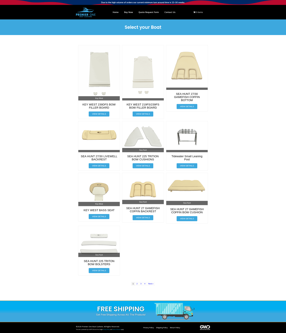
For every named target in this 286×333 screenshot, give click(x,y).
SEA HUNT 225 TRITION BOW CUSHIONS (143, 158)
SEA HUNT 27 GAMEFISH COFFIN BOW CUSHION (187, 211)
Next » (150, 284)
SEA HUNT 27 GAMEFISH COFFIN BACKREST (143, 210)
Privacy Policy (106, 329)
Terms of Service (117, 329)
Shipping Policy (162, 328)
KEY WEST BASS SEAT (99, 210)
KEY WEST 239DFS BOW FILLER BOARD (99, 106)
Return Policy (175, 328)
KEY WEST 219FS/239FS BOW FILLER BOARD (143, 106)
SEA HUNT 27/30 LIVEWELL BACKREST (99, 158)
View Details (99, 114)
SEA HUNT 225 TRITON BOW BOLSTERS (99, 262)
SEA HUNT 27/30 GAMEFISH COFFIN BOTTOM (187, 97)
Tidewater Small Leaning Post (186, 158)
